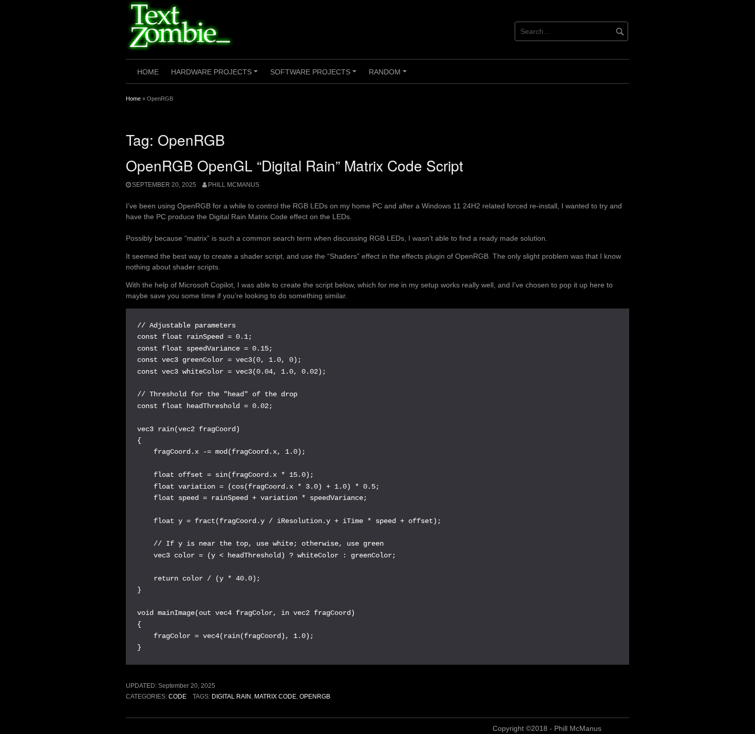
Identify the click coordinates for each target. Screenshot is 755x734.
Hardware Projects (216, 75)
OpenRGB (314, 696)
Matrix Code (275, 696)
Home (148, 72)
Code (177, 696)
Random (389, 75)
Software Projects (315, 75)
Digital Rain (231, 696)
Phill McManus (233, 184)
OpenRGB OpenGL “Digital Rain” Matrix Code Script (294, 165)
